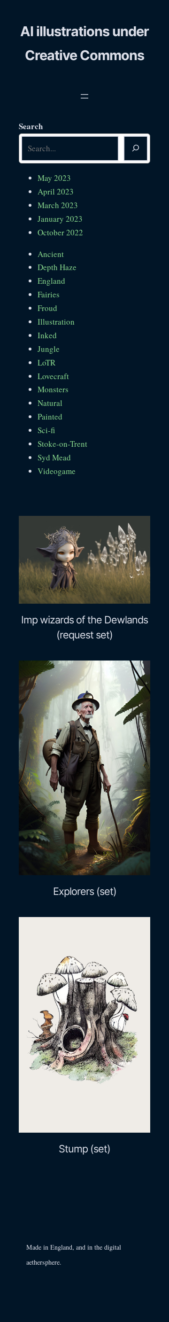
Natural (50, 402)
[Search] (135, 148)
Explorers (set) (84, 891)
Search (31, 126)
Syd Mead (54, 457)
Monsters (53, 389)
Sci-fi (46, 430)
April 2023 (56, 191)
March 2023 (58, 205)
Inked (47, 335)
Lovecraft (53, 376)
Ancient (51, 254)
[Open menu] (84, 96)
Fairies (49, 294)
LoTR (46, 362)
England (51, 280)
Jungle (49, 348)
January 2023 (60, 218)
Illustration (56, 321)
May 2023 (54, 177)
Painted (50, 416)
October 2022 (60, 232)
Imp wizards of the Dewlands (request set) (84, 627)
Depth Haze (57, 267)
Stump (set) (84, 1149)
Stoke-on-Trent (62, 443)
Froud (47, 308)
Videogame (57, 471)
